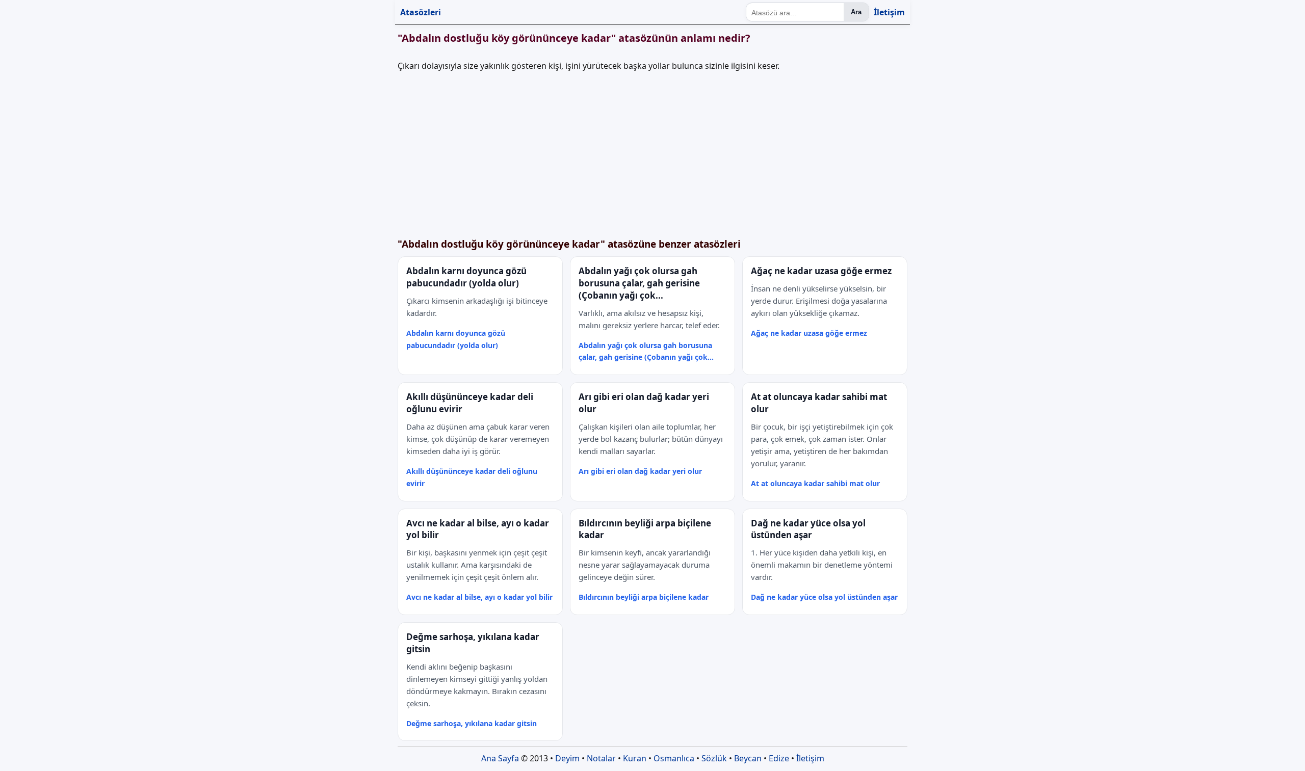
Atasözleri (420, 12)
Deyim (567, 758)
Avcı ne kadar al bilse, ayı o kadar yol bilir (479, 597)
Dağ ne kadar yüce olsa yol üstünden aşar (824, 597)
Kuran (634, 758)
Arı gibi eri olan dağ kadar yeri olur (640, 471)
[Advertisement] (703, 152)
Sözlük (714, 758)
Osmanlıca (674, 758)
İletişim (889, 12)
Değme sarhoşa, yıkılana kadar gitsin (471, 723)
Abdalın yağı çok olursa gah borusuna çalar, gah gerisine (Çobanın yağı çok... (646, 351)
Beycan (748, 758)
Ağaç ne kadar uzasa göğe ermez (809, 333)
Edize (779, 758)
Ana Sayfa (500, 758)
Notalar (601, 758)
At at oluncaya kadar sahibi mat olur (815, 483)
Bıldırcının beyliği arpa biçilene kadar (644, 597)
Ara (856, 12)
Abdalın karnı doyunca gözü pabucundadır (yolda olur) (455, 339)
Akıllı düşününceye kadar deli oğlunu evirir (471, 477)
